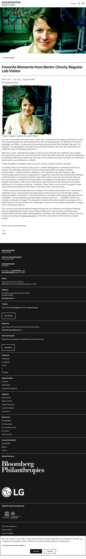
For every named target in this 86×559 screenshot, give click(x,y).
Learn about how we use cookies (13, 545)
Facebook (5, 359)
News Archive (7, 434)
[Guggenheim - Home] (11, 3)
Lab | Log (17, 79)
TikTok (4, 365)
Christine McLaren (11, 82)
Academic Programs (9, 388)
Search (78, 3)
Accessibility (6, 421)
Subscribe (8, 347)
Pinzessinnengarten (28, 216)
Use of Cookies (7, 533)
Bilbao (4, 447)
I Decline (50, 551)
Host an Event (7, 401)
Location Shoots (8, 408)
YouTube (5, 372)
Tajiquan (65, 195)
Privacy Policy (7, 530)
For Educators (7, 424)
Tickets (73, 4)
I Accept (36, 551)
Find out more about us (11, 330)
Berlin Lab (6, 79)
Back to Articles (9, 58)
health (4, 233)
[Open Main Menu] (83, 4)
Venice (4, 450)
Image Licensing (8, 404)
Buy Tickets (8, 316)
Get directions (7, 298)
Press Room (6, 398)
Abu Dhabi (6, 444)
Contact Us (6, 411)
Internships (6, 385)
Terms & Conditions (9, 526)
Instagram (6, 362)
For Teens (5, 431)
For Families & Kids (9, 428)
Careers (5, 382)
